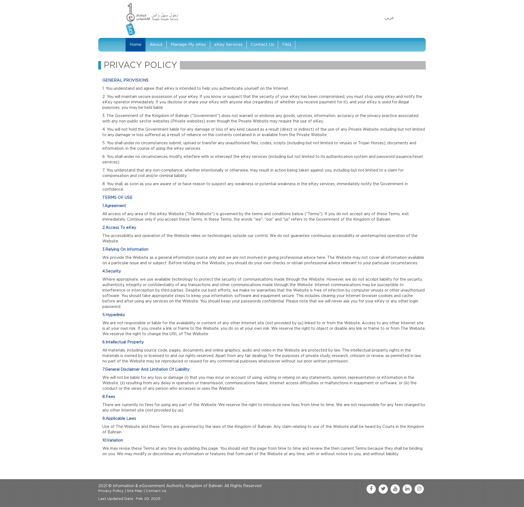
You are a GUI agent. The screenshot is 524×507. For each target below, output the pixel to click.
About (156, 45)
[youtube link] (395, 489)
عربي (389, 18)
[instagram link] (419, 489)
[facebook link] (371, 489)
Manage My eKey (188, 45)
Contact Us (262, 45)
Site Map (134, 491)
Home (135, 45)
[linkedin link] (407, 489)
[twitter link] (383, 489)
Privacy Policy (111, 491)
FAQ (286, 45)
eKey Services (228, 45)
